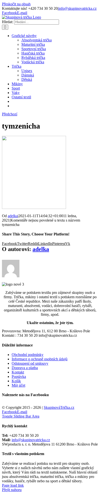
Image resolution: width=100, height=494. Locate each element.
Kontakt (18, 372)
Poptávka (19, 376)
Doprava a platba (25, 368)
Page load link (13, 485)
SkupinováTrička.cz (59, 407)
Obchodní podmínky (27, 355)
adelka (13, 216)
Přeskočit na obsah (16, 4)
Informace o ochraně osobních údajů (39, 359)
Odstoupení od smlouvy (30, 363)
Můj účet (18, 385)
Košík (16, 381)
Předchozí (9, 114)
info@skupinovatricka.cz (77, 8)
